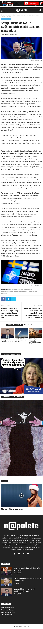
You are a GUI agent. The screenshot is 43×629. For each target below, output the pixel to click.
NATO (14, 291)
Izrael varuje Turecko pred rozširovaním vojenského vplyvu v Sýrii (35, 341)
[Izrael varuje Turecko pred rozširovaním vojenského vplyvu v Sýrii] (35, 333)
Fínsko (29, 289)
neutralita (21, 291)
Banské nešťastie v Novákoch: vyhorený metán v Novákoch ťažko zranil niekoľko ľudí (9, 313)
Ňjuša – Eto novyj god (12, 509)
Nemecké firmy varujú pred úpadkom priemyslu (7, 340)
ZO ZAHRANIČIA (10, 15)
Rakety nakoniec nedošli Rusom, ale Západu (20, 340)
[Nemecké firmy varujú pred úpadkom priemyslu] (7, 333)
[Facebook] (3, 299)
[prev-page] (20, 347)
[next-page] (23, 347)
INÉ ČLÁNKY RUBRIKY (14, 325)
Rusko (28, 291)
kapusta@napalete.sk (8, 612)
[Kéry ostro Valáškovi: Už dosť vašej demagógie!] (6, 571)
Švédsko (34, 291)
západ (4, 293)
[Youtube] (28, 554)
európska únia (21, 289)
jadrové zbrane (6, 291)
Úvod (2, 15)
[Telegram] (8, 299)
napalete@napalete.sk (8, 614)
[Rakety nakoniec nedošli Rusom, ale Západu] (21, 333)
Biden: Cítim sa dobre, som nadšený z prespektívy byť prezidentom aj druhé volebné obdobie (33, 313)
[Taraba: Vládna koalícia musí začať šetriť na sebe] (6, 582)
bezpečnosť (11, 289)
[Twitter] (13, 299)
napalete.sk (5, 34)
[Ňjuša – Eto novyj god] (21, 495)
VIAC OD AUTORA (29, 325)
